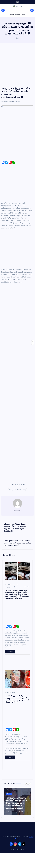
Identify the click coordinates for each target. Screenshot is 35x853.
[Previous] (26, 783)
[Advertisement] (17, 65)
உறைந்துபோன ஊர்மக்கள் (12, 587)
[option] (17, 801)
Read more (10, 651)
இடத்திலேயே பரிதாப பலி (11, 585)
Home (17, 38)
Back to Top (18, 849)
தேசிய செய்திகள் (6, 101)
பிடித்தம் (12, 490)
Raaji (7, 812)
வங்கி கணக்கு (22, 490)
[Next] (29, 783)
